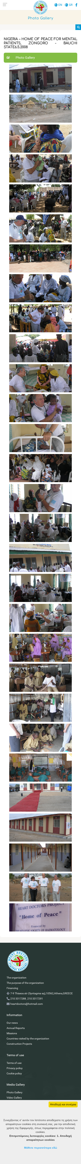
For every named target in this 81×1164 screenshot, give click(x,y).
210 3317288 (18, 998)
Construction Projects (19, 1043)
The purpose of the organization (25, 982)
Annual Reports (16, 1028)
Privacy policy (15, 1068)
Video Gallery (14, 1097)
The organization (16, 977)
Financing (12, 988)
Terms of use (14, 1062)
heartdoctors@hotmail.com (26, 1003)
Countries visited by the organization (28, 1038)
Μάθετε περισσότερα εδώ (40, 1147)
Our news (12, 1022)
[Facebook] (76, 4)
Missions (12, 1033)
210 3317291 (35, 998)
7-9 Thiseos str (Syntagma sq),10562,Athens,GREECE (41, 993)
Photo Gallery (14, 1092)
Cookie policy (14, 1073)
